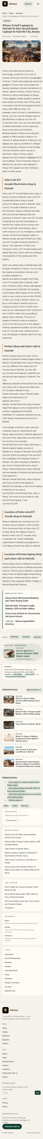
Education (8, 978)
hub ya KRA (17, 674)
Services (19, 13)
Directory (24, 806)
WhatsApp (14, 637)
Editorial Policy (8, 1061)
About (4, 1054)
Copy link (37, 637)
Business (8, 962)
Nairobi (31, 157)
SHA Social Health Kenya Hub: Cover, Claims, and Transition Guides (24, 795)
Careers (8, 966)
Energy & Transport (12, 983)
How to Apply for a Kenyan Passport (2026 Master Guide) (23, 783)
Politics (5, 1043)
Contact (5, 1065)
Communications (11, 970)
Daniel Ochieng (20, 36)
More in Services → (34, 690)
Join (37, 1093)
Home (4, 13)
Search (28, 4)
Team (4, 1058)
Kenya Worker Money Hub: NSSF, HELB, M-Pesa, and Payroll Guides (23, 789)
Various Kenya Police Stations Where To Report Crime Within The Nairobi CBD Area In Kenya (22, 870)
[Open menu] (38, 3)
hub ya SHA (30, 674)
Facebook (26, 637)
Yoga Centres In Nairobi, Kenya (17, 849)
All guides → (10, 908)
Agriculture (9, 954)
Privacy (5, 1103)
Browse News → (12, 820)
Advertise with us (12, 1126)
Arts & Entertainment (13, 958)
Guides (14, 806)
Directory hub (10, 991)
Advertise (6, 1069)
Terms (4, 1107)
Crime (7, 975)
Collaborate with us (9, 1073)
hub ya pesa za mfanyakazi (15, 677)
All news (8, 987)
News (11, 13)
